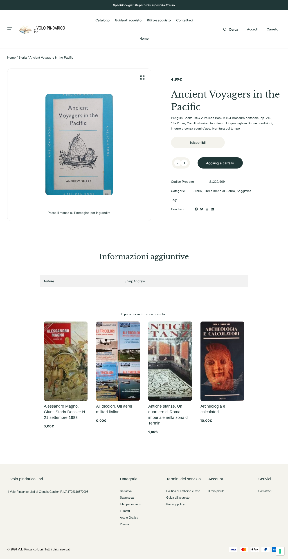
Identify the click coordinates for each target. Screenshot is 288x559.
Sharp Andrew (134, 281)
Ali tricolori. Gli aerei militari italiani (114, 409)
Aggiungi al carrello (220, 163)
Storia (22, 57)
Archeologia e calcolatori (212, 409)
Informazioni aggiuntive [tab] (144, 256)
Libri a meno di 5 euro (219, 191)
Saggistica (244, 191)
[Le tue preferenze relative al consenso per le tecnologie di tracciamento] (280, 551)
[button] (142, 77)
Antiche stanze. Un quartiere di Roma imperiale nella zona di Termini (168, 414)
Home (11, 57)
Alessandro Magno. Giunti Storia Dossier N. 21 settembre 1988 (65, 412)
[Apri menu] (9, 29)
